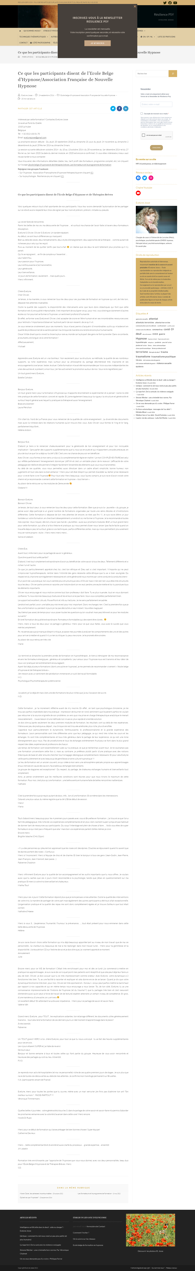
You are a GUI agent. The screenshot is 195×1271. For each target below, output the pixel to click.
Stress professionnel (159, 348)
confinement (161, 326)
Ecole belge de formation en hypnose (88, 1245)
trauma (164, 351)
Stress (150, 345)
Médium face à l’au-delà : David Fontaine (151, 415)
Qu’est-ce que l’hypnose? (29, 1197)
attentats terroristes (145, 322)
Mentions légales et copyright (140, 1268)
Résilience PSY (164, 14)
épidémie (139, 366)
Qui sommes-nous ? (32, 31)
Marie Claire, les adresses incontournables (35, 1193)
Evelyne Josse (26, 95)
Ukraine (139, 360)
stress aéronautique (159, 345)
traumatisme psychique (163, 356)
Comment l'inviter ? (81, 1232)
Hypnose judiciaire (163, 339)
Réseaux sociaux (171, 1268)
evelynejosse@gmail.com (35, 137)
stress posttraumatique (143, 348)
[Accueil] (20, 31)
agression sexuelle (142, 319)
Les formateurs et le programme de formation (95, 1193)
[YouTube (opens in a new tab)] (174, 3)
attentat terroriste (162, 322)
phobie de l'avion (141, 345)
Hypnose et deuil (152, 339)
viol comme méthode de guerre (145, 363)
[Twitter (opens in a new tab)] (164, 3)
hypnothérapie (141, 342)
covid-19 (169, 329)
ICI (91, 172)
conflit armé (170, 326)
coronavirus (157, 329)
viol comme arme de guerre (151, 360)
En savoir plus (141, 246)
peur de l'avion (167, 342)
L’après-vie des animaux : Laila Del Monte (151, 418)
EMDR (155, 334)
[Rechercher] (173, 73)
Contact (23, 43)
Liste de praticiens (166, 37)
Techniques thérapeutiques (32, 37)
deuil (138, 333)
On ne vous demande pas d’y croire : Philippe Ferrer (155, 403)
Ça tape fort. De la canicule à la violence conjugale (155, 392)
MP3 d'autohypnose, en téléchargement (151, 164)
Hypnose (141, 338)
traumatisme (143, 356)
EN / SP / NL (148, 37)
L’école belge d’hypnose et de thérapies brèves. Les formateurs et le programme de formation (69, 164)
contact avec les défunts (143, 329)
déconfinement (146, 334)
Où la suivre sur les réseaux (84, 1239)
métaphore (151, 342)
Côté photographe (41, 43)
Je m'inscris (97, 43)
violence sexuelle (164, 363)
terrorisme (142, 351)
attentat (153, 318)
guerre (162, 334)
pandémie (158, 342)
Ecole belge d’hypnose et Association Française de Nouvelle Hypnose (87, 95)
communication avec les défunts (146, 326)
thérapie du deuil (154, 352)
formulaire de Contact (96, 1226)
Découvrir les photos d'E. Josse (150, 1251)
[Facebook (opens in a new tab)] (169, 3)
